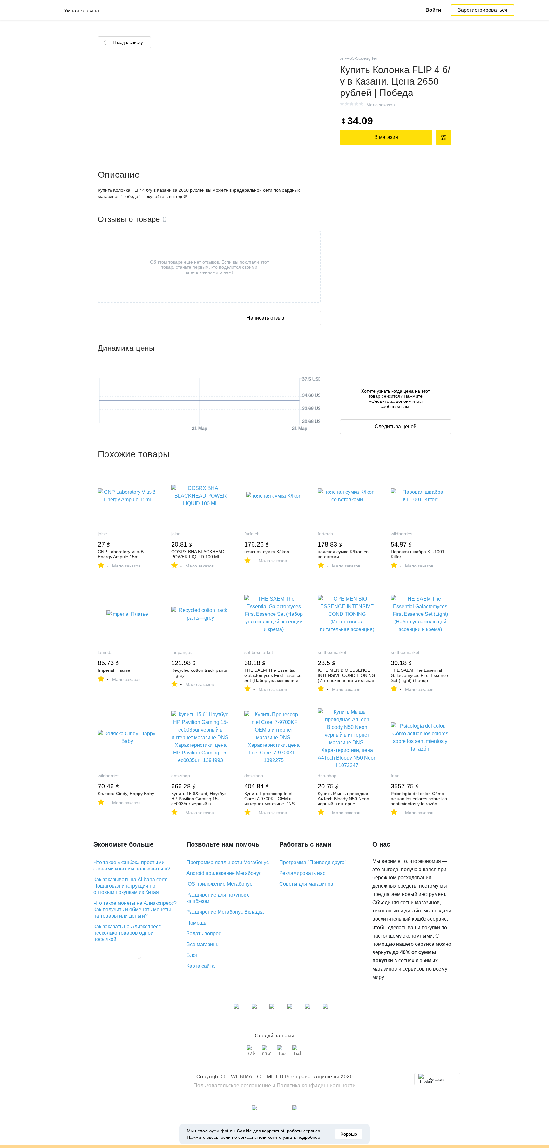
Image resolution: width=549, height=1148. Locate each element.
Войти (433, 10)
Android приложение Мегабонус (223, 873)
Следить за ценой (396, 426)
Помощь (196, 922)
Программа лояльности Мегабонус (227, 862)
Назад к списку (128, 42)
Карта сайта (200, 966)
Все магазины (203, 944)
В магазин (386, 137)
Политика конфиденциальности (316, 1085)
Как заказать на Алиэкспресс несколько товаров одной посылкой (127, 933)
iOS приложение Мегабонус (219, 884)
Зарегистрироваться (483, 10)
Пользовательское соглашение (232, 1085)
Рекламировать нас (302, 873)
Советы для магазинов (306, 884)
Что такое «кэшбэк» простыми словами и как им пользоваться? (131, 865)
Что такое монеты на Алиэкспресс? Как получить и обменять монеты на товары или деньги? (135, 909)
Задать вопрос (203, 933)
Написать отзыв (265, 317)
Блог (192, 955)
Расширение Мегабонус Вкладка (225, 912)
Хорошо (349, 1134)
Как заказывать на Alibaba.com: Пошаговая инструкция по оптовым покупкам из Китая (130, 886)
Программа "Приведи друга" (313, 862)
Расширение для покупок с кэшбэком (218, 898)
